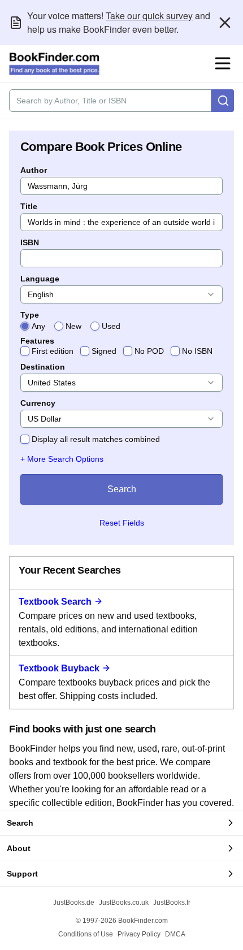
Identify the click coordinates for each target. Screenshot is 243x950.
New (73, 326)
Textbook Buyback (59, 668)
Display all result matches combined (96, 439)
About (19, 848)
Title (28, 206)
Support (22, 873)
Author (33, 170)
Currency (37, 402)
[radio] (24, 326)
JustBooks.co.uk (124, 902)
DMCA (175, 934)
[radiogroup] (121, 326)
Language (39, 278)
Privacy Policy (139, 934)
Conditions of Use (85, 934)
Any (38, 326)
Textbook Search (55, 601)
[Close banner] (225, 22)
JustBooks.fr (171, 902)
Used (111, 326)
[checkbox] (24, 350)
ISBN (29, 242)
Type (29, 314)
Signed (104, 351)
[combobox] (121, 294)
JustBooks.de (73, 902)
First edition (52, 351)
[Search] (222, 100)
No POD (149, 351)
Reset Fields (121, 522)
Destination (42, 366)
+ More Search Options (61, 458)
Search (121, 489)
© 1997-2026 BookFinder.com (122, 921)
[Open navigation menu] (222, 63)
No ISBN (197, 351)
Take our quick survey (149, 15)
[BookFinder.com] (54, 64)
